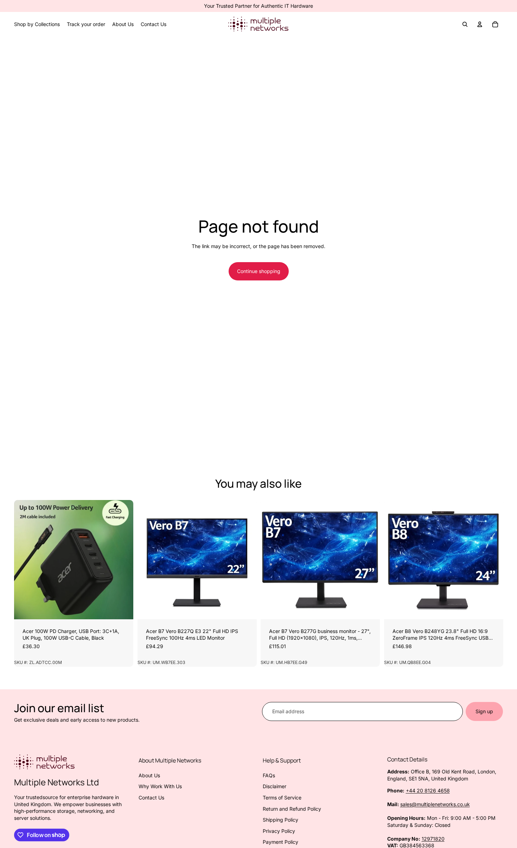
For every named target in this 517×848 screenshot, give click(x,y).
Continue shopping (258, 271)
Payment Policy (280, 842)
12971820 (433, 839)
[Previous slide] (24, 559)
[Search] (465, 24)
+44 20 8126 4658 (428, 790)
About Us (149, 775)
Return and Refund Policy (292, 809)
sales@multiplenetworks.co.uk (435, 804)
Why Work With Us (160, 786)
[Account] (479, 24)
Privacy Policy (279, 831)
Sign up (484, 711)
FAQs (269, 775)
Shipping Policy (280, 820)
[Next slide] (122, 559)
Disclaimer (274, 786)
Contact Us (151, 797)
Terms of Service (282, 797)
